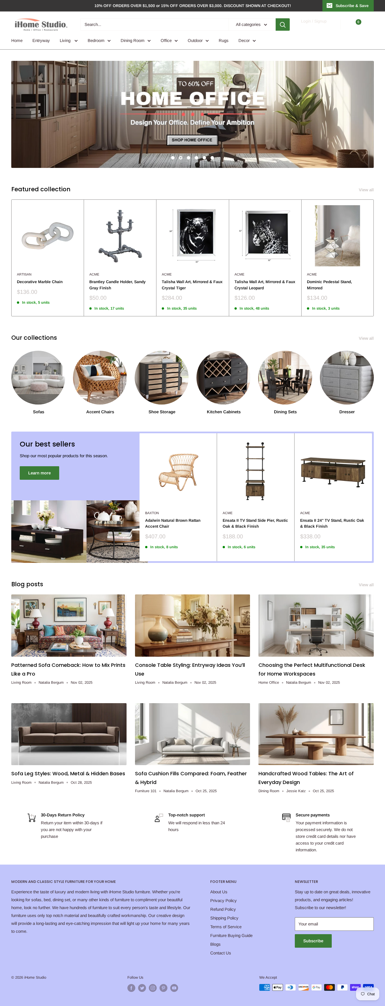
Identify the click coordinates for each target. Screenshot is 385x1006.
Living (66, 40)
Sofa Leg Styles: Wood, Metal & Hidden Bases (68, 773)
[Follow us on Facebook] (131, 988)
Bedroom (96, 40)
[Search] (283, 24)
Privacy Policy (223, 900)
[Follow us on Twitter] (142, 988)
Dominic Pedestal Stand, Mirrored (329, 284)
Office (166, 40)
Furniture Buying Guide (231, 935)
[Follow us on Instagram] (153, 988)
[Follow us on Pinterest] (163, 988)
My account (313, 27)
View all (367, 189)
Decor (244, 40)
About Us (218, 891)
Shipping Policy (224, 918)
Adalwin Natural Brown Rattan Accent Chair (172, 523)
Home (17, 40)
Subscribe (313, 940)
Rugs (224, 40)
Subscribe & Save (352, 5)
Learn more (39, 472)
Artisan (24, 274)
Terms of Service (226, 926)
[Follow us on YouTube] (174, 988)
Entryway (41, 40)
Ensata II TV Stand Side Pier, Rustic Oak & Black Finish (255, 523)
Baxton (152, 513)
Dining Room (133, 40)
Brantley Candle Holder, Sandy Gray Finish (117, 284)
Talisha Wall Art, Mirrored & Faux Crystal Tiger (192, 284)
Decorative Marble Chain (40, 281)
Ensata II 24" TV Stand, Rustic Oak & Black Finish (332, 523)
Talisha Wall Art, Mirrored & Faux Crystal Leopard (264, 284)
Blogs (215, 944)
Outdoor (195, 40)
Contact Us (220, 953)
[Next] (374, 258)
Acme (94, 274)
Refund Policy (223, 909)
